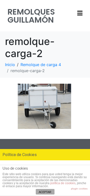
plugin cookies (79, 188)
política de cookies (63, 183)
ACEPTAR (45, 191)
